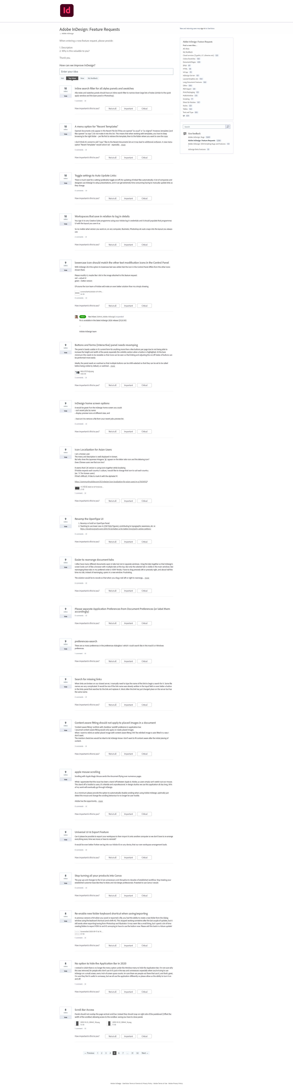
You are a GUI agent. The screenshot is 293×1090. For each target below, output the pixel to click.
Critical (147, 109)
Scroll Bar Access (84, 1009)
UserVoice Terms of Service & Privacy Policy (137, 1083)
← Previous (89, 1053)
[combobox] (205, 126)
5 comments (79, 150)
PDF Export (187, 89)
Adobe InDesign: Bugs (196, 137)
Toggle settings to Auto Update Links (95, 175)
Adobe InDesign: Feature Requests (202, 140)
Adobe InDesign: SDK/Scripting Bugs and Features (207, 144)
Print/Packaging (189, 92)
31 (132, 1053)
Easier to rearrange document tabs (94, 559)
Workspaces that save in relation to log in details (102, 216)
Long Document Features (192, 82)
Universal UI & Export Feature (92, 832)
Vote (65, 96)
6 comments (79, 583)
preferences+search (86, 641)
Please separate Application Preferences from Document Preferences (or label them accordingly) (122, 610)
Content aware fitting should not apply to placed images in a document (115, 722)
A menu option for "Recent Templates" (96, 126)
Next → (145, 1053)
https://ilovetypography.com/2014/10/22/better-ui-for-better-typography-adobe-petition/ (115, 529)
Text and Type (188, 112)
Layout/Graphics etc (190, 79)
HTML (185, 69)
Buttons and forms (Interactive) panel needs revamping (106, 345)
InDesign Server (189, 75)
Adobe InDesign (115, 1083)
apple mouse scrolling (87, 772)
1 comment (78, 101)
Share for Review (189, 102)
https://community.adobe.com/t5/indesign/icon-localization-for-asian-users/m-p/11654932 (111, 481)
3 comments (79, 746)
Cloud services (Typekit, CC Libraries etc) (198, 55)
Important (130, 109)
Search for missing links (88, 679)
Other (185, 85)
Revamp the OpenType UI (89, 519)
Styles (185, 105)
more (123, 145)
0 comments (79, 191)
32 (137, 1053)
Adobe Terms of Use (160, 1083)
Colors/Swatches (189, 59)
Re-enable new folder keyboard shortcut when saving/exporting (111, 913)
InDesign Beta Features (197, 149)
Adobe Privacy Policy (175, 1083)
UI (85, 101)
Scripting (186, 99)
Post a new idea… (190, 45)
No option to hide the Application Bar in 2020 (100, 963)
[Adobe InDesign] (67, 11)
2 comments (79, 237)
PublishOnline (188, 95)
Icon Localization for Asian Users (93, 449)
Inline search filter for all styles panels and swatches (104, 88)
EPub (185, 65)
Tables (185, 109)
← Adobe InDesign (67, 33)
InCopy (185, 72)
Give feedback (194, 133)
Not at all (114, 109)
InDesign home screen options (92, 403)
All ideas (186, 49)
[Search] (227, 127)
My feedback (93, 78)
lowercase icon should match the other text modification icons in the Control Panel (122, 262)
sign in (203, 28)
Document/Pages (189, 62)
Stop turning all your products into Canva (98, 875)
